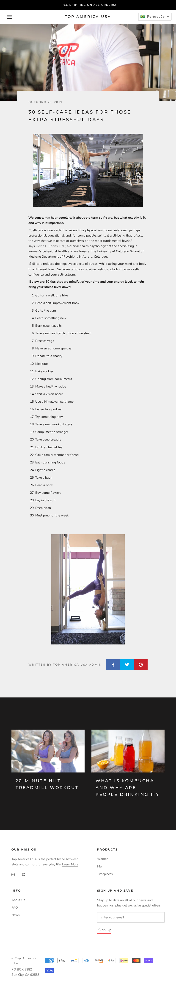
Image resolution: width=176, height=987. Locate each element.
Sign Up (104, 930)
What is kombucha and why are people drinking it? (127, 787)
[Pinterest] (23, 874)
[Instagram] (13, 874)
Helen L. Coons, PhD (50, 246)
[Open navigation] (9, 17)
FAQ (14, 907)
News (15, 915)
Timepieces (105, 874)
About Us (18, 900)
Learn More (70, 864)
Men (100, 866)
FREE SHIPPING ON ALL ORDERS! (88, 4)
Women (102, 859)
